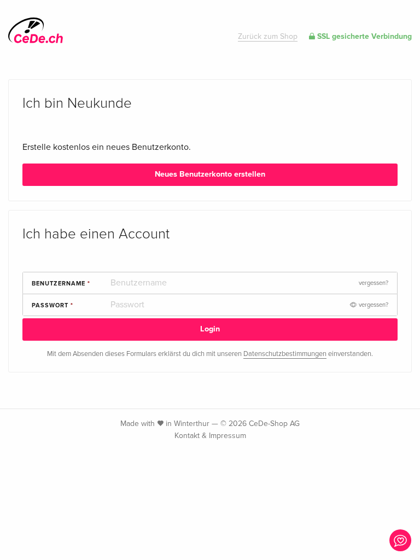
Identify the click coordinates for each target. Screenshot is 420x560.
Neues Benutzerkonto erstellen (210, 174)
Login (210, 329)
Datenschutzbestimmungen (284, 353)
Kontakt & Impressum (210, 435)
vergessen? (373, 283)
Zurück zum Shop (268, 36)
